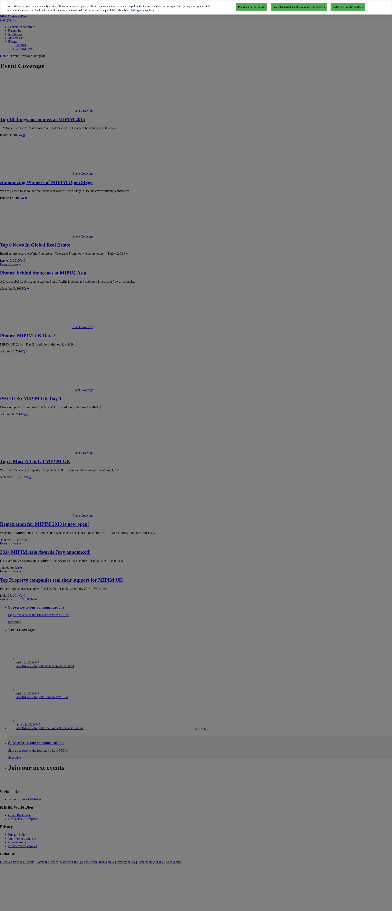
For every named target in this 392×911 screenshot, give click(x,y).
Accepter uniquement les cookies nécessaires (299, 6)
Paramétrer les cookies (251, 6)
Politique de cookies (142, 10)
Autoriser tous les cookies (348, 6)
